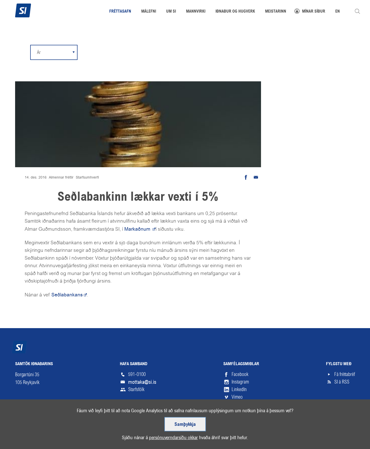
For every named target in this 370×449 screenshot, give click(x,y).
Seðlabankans (67, 295)
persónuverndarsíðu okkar (173, 437)
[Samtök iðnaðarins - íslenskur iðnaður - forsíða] (23, 9)
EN (337, 12)
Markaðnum (138, 229)
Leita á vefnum (357, 11)
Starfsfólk (136, 389)
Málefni (148, 12)
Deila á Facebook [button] (246, 177)
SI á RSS (341, 382)
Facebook (240, 374)
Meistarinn (275, 12)
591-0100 (137, 374)
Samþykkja (185, 424)
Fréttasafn (120, 12)
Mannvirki (195, 12)
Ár (39, 52)
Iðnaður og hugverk (235, 12)
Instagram (240, 382)
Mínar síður (313, 12)
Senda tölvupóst (256, 177)
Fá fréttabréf (344, 374)
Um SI (171, 12)
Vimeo (237, 397)
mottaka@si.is (142, 382)
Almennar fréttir (61, 177)
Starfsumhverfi (87, 177)
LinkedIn (239, 389)
